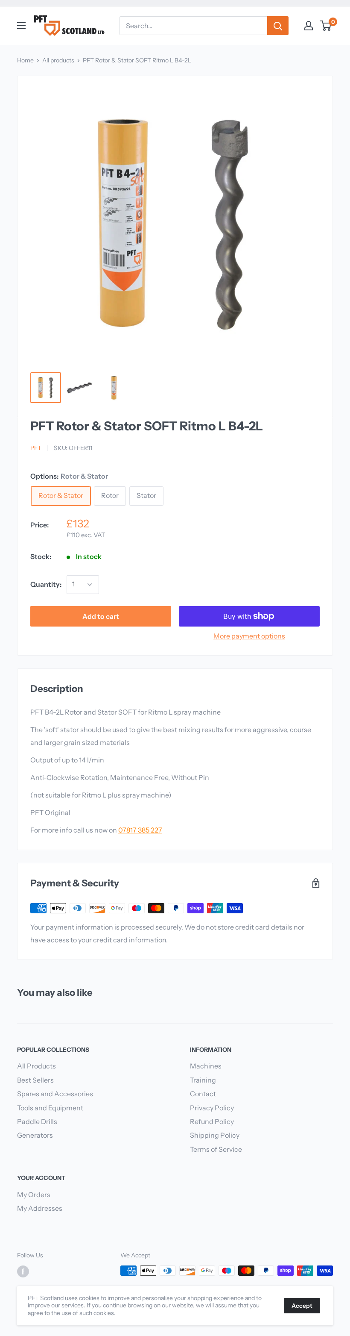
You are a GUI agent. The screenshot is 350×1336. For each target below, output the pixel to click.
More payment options (249, 636)
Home (25, 60)
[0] (326, 26)
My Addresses (39, 1208)
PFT (35, 448)
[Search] (278, 25)
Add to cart (100, 616)
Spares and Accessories (55, 1093)
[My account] (308, 25)
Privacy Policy (212, 1108)
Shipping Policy (214, 1135)
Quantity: (45, 584)
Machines (206, 1066)
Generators (35, 1135)
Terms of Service (216, 1149)
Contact (203, 1093)
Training (203, 1080)
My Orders (33, 1194)
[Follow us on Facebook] (23, 1271)
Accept (302, 1306)
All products (58, 60)
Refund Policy (212, 1121)
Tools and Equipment (50, 1108)
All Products (36, 1066)
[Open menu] (21, 25)
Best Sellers (35, 1080)
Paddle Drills (37, 1121)
